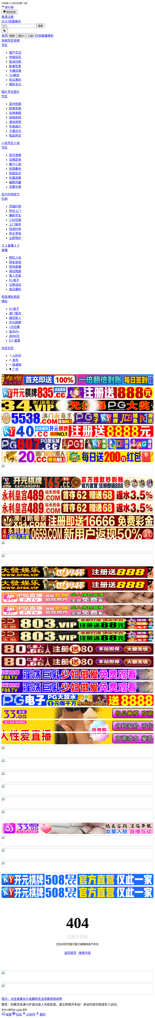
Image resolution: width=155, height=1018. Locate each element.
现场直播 (15, 266)
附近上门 (15, 211)
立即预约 (15, 238)
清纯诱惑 (15, 122)
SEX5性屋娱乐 (11, 21)
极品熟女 (15, 135)
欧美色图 (15, 108)
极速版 (16, 364)
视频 (12, 35)
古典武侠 (15, 159)
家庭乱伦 (15, 173)
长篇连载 (15, 177)
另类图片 (15, 126)
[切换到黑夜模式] (5, 30)
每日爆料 (15, 289)
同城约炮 (15, 206)
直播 (44, 35)
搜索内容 (85, 953)
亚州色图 (15, 104)
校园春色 (15, 168)
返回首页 (70, 953)
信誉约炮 (15, 229)
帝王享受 (15, 233)
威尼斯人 (15, 318)
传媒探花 (15, 57)
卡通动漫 (15, 70)
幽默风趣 (15, 182)
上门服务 (15, 224)
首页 (5, 35)
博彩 (50, 35)
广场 (15, 369)
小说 (31, 35)
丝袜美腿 (15, 113)
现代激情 (15, 155)
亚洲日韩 (15, 61)
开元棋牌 (15, 322)
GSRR (19, 1010)
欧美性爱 (15, 66)
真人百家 (15, 275)
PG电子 (14, 280)
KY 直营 (14, 340)
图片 (21, 35)
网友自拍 (15, 262)
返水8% (14, 331)
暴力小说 (15, 164)
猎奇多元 (15, 84)
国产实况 (15, 52)
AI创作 (16, 355)
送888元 (14, 336)
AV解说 (14, 75)
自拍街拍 (15, 117)
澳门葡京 (15, 313)
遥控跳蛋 (15, 271)
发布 (15, 360)
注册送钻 (15, 284)
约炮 (38, 35)
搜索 (40, 25)
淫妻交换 (15, 186)
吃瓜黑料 (15, 79)
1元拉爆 (14, 327)
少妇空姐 (15, 220)
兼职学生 (15, 215)
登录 (5, 16)
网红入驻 (15, 257)
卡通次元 (15, 131)
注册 (11, 16)
